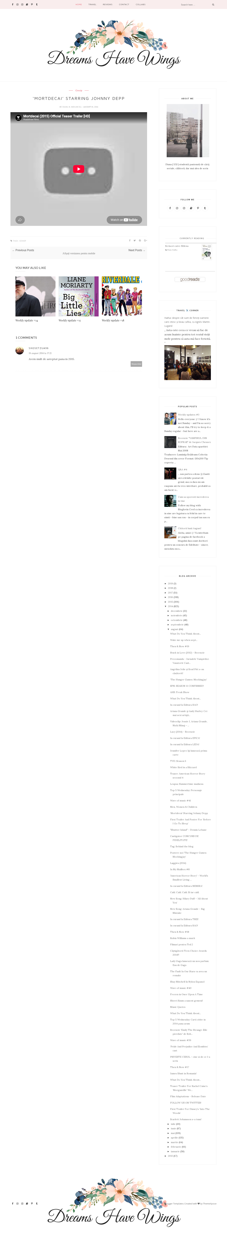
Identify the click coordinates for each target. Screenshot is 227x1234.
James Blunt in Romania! (183, 1073)
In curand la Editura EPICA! (185, 738)
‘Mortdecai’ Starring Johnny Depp (189, 813)
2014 (170, 606)
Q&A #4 (182, 469)
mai (173, 1133)
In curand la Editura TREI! (184, 919)
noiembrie (176, 615)
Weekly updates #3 (188, 414)
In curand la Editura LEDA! (184, 744)
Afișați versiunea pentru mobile (78, 253)
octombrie (176, 620)
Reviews (108, 4)
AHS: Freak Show (179, 692)
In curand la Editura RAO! (184, 704)
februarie (176, 1146)
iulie (173, 1123)
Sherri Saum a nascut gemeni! (186, 1000)
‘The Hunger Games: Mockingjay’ (188, 679)
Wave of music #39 (180, 1040)
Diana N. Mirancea (72, 107)
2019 (170, 583)
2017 (170, 592)
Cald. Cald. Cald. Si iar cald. (184, 892)
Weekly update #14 (26, 320)
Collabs (141, 4)
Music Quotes (177, 1006)
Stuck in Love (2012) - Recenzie (187, 652)
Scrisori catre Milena (176, 245)
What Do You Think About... (185, 633)
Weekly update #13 (70, 320)
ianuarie (175, 1151)
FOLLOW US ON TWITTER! (185, 1102)
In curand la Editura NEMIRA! (186, 885)
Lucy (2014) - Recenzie (182, 731)
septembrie (177, 624)
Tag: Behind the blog (181, 846)
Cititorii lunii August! (189, 528)
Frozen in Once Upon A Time (186, 994)
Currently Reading (192, 238)
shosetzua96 (39, 348)
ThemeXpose (210, 1203)
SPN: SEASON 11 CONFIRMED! (187, 685)
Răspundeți (136, 364)
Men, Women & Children (183, 806)
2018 (170, 588)
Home (79, 4)
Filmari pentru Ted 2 (181, 944)
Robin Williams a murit (182, 938)
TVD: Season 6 (178, 761)
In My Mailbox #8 (180, 869)
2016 (170, 597)
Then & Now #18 (179, 931)
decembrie (176, 610)
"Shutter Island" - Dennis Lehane (188, 829)
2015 (170, 601)
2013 (170, 1155)
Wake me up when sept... (183, 640)
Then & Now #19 (179, 646)
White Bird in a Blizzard (183, 767)
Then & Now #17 (179, 1067)
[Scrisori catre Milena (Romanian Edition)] (207, 259)
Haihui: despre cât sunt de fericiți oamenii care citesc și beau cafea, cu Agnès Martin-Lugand (187, 321)
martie (174, 1142)
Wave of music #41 (180, 800)
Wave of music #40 (180, 988)
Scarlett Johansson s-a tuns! (185, 1119)
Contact (124, 4)
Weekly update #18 (113, 320)
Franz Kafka (172, 250)
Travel (92, 4)
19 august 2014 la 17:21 (40, 353)
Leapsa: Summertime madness (186, 783)
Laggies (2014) (178, 863)
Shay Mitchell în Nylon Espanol (187, 981)
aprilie (174, 1137)
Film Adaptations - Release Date (188, 1096)
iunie (173, 1128)
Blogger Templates (174, 1203)
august (174, 629)
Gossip (78, 90)
